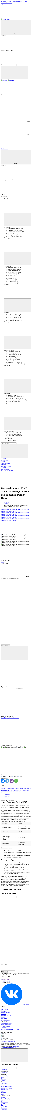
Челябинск (4, 1108)
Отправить (4, 971)
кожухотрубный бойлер (11, 790)
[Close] (14, 1055)
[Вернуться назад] (17, 219)
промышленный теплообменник (10, 791)
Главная (6, 502)
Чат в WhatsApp (14, 718)
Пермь (2, 1094)
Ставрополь (4, 1102)
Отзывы (7, 796)
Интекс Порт (6, 976)
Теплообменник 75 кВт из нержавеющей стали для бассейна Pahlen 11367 (15, 974)
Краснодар (4, 1083)
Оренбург (3, 1092)
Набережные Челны (6, 1088)
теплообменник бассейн (16, 788)
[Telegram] (7, 781)
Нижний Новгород (6, 1086)
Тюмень (3, 1103)
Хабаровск (4, 1109)
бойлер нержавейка (23, 790)
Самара (3, 1097)
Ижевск (3, 1077)
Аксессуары (7, 503)
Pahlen (2, 562)
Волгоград (4, 1072)
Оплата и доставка (6, 1)
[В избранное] (14, 653)
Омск (2, 1091)
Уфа (2, 1105)
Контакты (9, 3)
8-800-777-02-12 (5, 4)
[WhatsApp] (16, 781)
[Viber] (12, 781)
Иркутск (3, 1079)
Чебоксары (4, 1106)
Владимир (4, 1069)
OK (15, 1047)
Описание (7, 794)
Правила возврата (17, 1)
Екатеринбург (5, 1075)
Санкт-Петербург (6, 1098)
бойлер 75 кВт (5, 788)
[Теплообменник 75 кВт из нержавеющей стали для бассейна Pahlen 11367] (16, 511)
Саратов (3, 1100)
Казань (3, 1080)
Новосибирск (5, 1089)
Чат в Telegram (5, 718)
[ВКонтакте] (3, 781)
